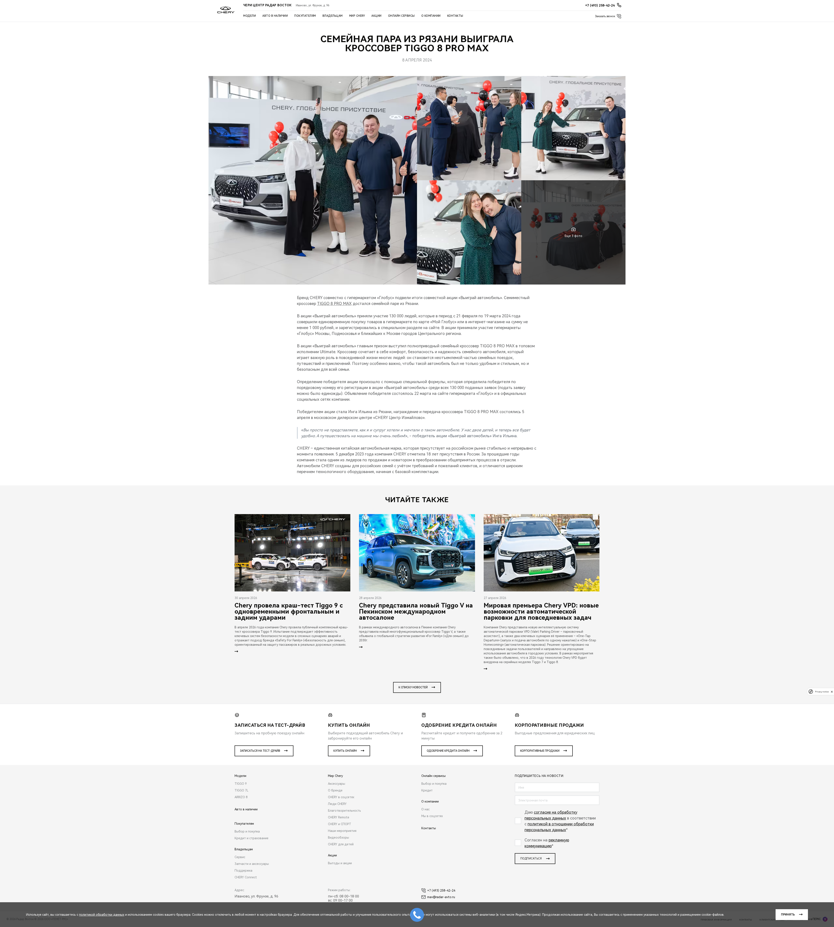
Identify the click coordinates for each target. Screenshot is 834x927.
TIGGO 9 (241, 783)
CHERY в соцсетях (341, 797)
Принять (788, 914)
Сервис (240, 857)
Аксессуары (336, 783)
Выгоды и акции (340, 863)
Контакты (455, 15)
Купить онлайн (345, 750)
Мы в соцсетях (432, 816)
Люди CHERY (337, 804)
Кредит (427, 790)
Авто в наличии (275, 15)
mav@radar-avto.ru (441, 897)
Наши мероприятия (342, 831)
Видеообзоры (338, 837)
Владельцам (333, 15)
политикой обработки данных (101, 914)
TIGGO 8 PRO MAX (334, 303)
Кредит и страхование (251, 838)
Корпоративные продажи (539, 750)
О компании (431, 15)
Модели (249, 15)
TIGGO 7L (241, 790)
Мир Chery (357, 15)
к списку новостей (413, 687)
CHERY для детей (341, 844)
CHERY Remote (338, 817)
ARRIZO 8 (241, 797)
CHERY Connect (246, 877)
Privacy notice (822, 691)
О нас (425, 809)
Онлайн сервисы (401, 15)
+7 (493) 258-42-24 (441, 890)
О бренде (335, 790)
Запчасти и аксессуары (252, 864)
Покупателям (305, 15)
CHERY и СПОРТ (339, 824)
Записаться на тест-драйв (260, 750)
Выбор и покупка (247, 831)
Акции (376, 15)
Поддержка (243, 870)
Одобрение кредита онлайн (448, 750)
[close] (832, 691)
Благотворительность (344, 810)
